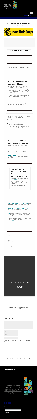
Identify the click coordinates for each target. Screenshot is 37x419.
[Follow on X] (27, 15)
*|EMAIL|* (21, 306)
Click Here (8, 374)
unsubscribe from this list (17, 307)
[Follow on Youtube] (30, 15)
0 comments (25, 25)
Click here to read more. (12, 105)
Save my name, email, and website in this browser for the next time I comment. (17, 341)
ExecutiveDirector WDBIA (9, 25)
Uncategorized (20, 25)
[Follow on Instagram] (28, 15)
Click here (20, 358)
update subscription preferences (24, 307)
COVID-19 (15, 179)
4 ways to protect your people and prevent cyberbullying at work (19, 220)
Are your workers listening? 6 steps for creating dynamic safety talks (19, 208)
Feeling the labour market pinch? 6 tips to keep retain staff (18, 203)
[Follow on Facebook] (25, 15)
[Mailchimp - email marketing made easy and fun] (19, 413)
